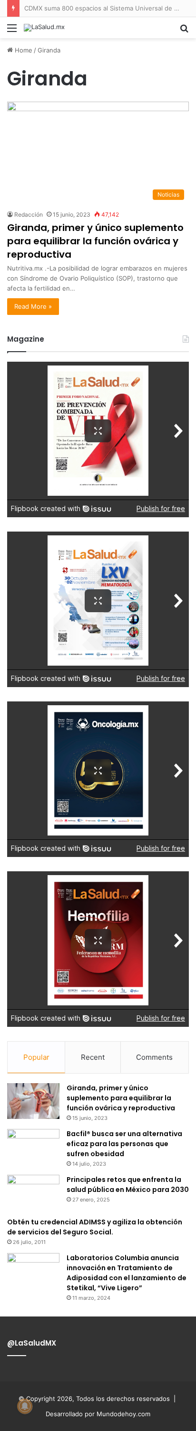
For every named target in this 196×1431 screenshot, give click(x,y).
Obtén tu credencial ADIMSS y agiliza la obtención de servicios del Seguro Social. (94, 1227)
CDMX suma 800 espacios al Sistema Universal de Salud (107, 8)
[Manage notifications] (24, 1406)
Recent (93, 1057)
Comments (154, 1057)
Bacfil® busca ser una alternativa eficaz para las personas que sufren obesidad (124, 1144)
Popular (36, 1057)
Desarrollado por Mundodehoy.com (98, 1414)
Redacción (28, 214)
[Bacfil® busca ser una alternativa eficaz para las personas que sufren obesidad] (33, 1147)
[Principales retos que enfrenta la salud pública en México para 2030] (33, 1193)
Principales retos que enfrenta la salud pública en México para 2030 (128, 1184)
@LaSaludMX (31, 1343)
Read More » (33, 306)
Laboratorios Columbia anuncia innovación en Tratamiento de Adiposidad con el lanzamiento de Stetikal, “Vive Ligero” (126, 1273)
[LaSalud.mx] (44, 27)
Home (22, 50)
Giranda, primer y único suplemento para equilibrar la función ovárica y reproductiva (95, 241)
